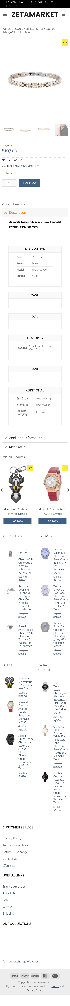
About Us (9, 893)
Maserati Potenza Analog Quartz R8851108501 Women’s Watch (53, 509)
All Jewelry (21, 165)
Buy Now (29, 183)
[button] (5, 14)
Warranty (9, 865)
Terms (55, 986)
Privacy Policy (12, 838)
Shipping (8, 913)
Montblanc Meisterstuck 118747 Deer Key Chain (18, 509)
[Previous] (7, 80)
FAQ (5, 900)
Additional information (25, 438)
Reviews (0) (18, 447)
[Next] (62, 80)
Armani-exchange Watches (21, 958)
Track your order (14, 886)
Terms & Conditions (15, 845)
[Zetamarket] (35, 14)
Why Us (8, 906)
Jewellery (33, 165)
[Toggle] (5, 212)
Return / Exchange (15, 852)
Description (17, 212)
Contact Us (10, 858)
